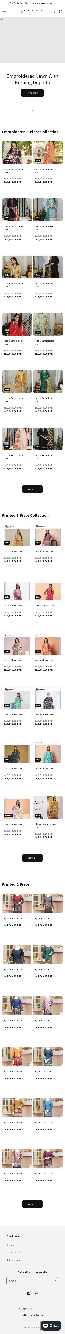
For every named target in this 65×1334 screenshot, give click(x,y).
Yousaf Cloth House (35, 1328)
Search (10, 1244)
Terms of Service (15, 1252)
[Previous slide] (25, 110)
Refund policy (14, 1260)
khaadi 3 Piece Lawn (44, 605)
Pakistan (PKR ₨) (30, 1315)
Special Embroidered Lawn (14, 170)
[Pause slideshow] (61, 110)
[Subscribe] (54, 1281)
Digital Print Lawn (43, 1071)
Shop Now (32, 92)
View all (32, 489)
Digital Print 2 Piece (13, 918)
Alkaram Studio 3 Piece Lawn (45, 826)
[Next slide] (40, 110)
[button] (4, 11)
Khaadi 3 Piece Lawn (13, 551)
